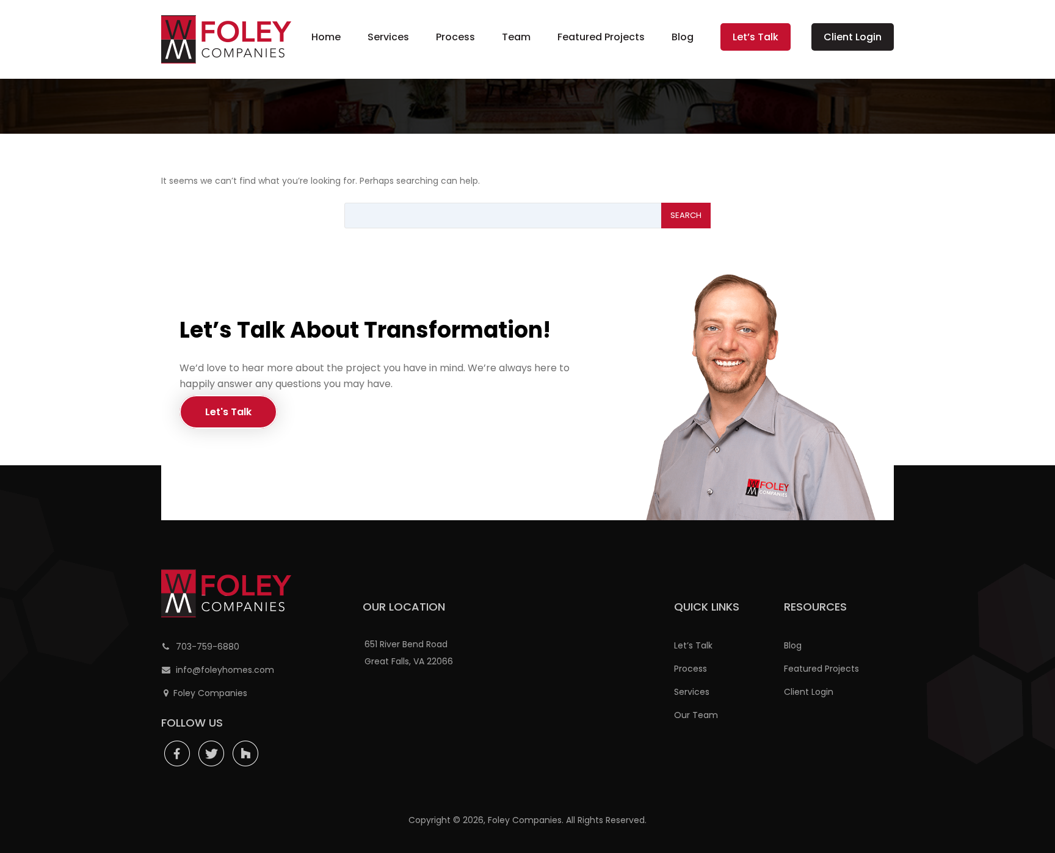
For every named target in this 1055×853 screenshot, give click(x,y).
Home (326, 37)
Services (388, 37)
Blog (683, 37)
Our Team (696, 715)
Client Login (853, 37)
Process (455, 37)
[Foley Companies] (226, 39)
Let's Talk (228, 412)
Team (516, 37)
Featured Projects (601, 37)
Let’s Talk (755, 37)
